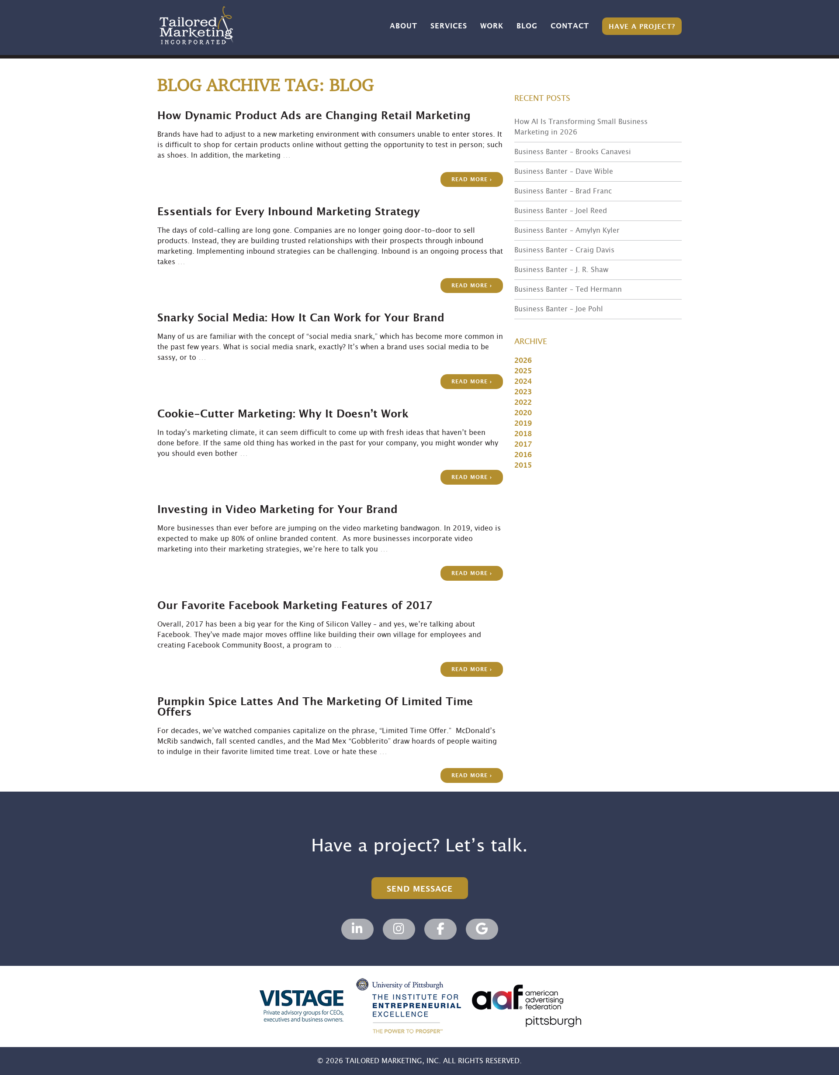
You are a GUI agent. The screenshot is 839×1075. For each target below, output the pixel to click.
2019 (523, 423)
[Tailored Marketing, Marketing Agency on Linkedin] (357, 929)
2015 (523, 465)
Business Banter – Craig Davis (564, 250)
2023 (523, 392)
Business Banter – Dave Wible (563, 171)
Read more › (471, 179)
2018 (523, 434)
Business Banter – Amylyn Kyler (567, 230)
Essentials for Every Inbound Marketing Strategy (288, 212)
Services (448, 26)
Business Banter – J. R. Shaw (561, 270)
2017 (523, 444)
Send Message (420, 889)
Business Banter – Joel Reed (560, 211)
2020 (523, 413)
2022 (523, 402)
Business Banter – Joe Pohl (558, 309)
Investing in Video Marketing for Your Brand (277, 510)
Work (491, 26)
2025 (523, 371)
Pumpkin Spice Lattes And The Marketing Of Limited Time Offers (315, 707)
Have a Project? (642, 26)
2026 (523, 360)
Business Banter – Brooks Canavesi (572, 152)
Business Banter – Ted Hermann (568, 289)
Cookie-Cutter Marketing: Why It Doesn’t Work (283, 414)
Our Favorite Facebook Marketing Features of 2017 (294, 606)
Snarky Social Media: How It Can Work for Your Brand (300, 318)
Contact (570, 26)
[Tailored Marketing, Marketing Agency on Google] (482, 929)
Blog (527, 26)
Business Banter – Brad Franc (563, 191)
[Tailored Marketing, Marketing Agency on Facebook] (440, 929)
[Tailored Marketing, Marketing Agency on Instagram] (399, 929)
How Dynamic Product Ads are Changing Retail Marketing (314, 116)
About (403, 26)
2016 (523, 455)
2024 (523, 381)
